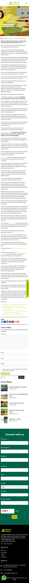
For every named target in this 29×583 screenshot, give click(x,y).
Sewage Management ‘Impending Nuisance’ (13, 314)
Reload (17, 511)
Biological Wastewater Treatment (18, 387)
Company (3, 456)
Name (2, 352)
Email (2, 358)
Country (3, 483)
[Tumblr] (12, 322)
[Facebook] (2, 322)
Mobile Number (5, 447)
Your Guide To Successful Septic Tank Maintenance (15, 304)
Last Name (4, 466)
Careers (3, 554)
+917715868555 (8, 570)
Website (3, 363)
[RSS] (18, 322)
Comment (3, 334)
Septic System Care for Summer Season (12, 306)
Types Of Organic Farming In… (17, 403)
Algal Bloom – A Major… (15, 419)
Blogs (2, 45)
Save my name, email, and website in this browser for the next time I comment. (14, 370)
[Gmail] (15, 322)
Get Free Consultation (27, 288)
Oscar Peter (5, 38)
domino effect (12, 223)
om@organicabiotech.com (11, 573)
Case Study (4, 552)
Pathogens (3, 157)
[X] (5, 322)
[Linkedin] (7, 322)
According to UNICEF (6, 132)
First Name (4, 439)
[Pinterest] (10, 322)
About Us (3, 550)
